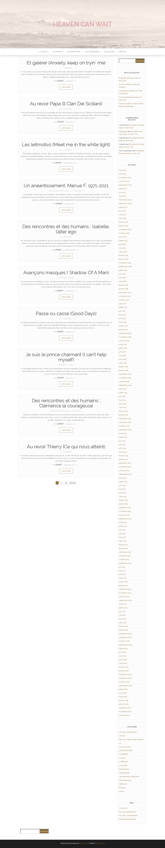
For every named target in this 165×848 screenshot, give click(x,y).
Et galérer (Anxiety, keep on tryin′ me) (66, 63)
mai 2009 (122, 656)
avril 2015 (122, 404)
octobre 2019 (124, 233)
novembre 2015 (125, 378)
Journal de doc (125, 747)
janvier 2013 (123, 504)
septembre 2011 (125, 563)
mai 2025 (122, 170)
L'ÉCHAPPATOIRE (125, 751)
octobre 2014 (124, 426)
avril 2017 (122, 318)
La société (123, 765)
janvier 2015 (123, 415)
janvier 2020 (123, 226)
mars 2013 (123, 496)
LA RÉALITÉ (43, 52)
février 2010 (123, 626)
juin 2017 (122, 311)
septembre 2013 (125, 474)
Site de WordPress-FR (127, 819)
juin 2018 (122, 274)
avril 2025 (122, 174)
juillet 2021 (123, 189)
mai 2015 (122, 400)
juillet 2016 (123, 348)
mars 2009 (123, 663)
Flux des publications (127, 812)
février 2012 (123, 545)
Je (60, 68)
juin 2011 (122, 567)
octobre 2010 (124, 597)
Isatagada (123, 131)
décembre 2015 (125, 374)
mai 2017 (122, 315)
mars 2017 (123, 322)
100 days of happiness (128, 732)
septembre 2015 (125, 385)
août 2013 (122, 478)
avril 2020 (122, 218)
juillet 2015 (123, 393)
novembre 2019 (125, 229)
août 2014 (123, 433)
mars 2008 (123, 697)
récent (121, 791)
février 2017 (123, 326)
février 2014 (123, 456)
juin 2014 (122, 441)
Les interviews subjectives (129, 777)
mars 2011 (122, 578)
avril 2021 (122, 196)
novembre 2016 (125, 337)
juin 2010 (122, 611)
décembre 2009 (125, 634)
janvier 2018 (123, 289)
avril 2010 (122, 619)
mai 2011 (122, 571)
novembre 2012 (125, 511)
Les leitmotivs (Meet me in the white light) (66, 144)
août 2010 (123, 604)
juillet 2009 (123, 649)
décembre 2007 (125, 708)
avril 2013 (122, 493)
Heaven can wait (82, 24)
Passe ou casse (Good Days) (66, 313)
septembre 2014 (125, 430)
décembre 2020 (125, 200)
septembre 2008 (125, 686)
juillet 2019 (123, 241)
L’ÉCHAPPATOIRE (74, 52)
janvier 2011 (123, 585)
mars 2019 (123, 252)
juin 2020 (122, 211)
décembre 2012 (125, 508)
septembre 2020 (125, 204)
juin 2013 (122, 485)
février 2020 (123, 222)
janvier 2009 (124, 671)
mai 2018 (122, 278)
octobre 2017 (124, 300)
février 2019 (123, 255)
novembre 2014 (125, 422)
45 (66, 483)
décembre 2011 (125, 552)
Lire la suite (66, 87)
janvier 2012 (123, 548)
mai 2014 (122, 445)
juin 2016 (122, 352)
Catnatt (60, 81)
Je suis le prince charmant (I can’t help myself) (66, 357)
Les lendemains (125, 780)
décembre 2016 (125, 333)
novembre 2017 (125, 296)
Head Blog (100, 843)
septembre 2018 (125, 267)
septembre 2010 (125, 600)
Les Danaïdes (124, 773)
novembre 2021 (125, 178)
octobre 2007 (124, 715)
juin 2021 (122, 192)
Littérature (123, 784)
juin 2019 (122, 244)
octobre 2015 (124, 382)
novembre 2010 (125, 593)
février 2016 (123, 367)
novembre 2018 (125, 263)
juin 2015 (122, 396)
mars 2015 (123, 407)
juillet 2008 (123, 689)
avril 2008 (122, 693)
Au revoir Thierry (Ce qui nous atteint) (66, 446)
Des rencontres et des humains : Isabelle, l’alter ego (66, 229)
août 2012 (122, 522)
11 (75, 81)
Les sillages (109, 52)
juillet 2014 (123, 437)
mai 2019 (122, 248)
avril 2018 (122, 281)
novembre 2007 (125, 712)
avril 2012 (122, 537)
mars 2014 (123, 452)
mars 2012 (123, 541)
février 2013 (123, 500)
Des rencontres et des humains (59, 191)
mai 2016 (122, 356)
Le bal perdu (124, 769)
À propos (122, 52)
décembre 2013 (125, 463)
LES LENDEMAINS (92, 52)
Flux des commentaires (128, 816)
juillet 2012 (123, 526)
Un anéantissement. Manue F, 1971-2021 (66, 185)
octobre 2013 (124, 471)
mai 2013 (122, 489)
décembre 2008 (125, 674)
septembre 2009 (125, 645)
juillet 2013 (123, 482)
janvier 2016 (123, 370)
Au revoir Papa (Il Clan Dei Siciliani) (66, 103)
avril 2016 (122, 359)
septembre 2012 (125, 519)
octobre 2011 (124, 560)
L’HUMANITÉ (57, 52)
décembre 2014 (125, 419)
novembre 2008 (125, 678)
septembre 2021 (125, 185)
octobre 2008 (124, 682)
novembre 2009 (125, 637)
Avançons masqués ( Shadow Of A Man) (66, 272)
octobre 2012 (124, 515)
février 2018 (123, 285)
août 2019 (123, 237)
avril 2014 (122, 448)
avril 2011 (122, 574)
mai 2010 (122, 615)
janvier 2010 (123, 630)
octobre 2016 (124, 341)
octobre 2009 (124, 641)
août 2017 (122, 304)
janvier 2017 (123, 330)
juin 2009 (122, 652)
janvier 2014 (123, 459)
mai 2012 (122, 534)
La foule (70, 278)
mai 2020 (122, 215)
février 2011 (123, 582)
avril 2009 (123, 660)
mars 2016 (123, 363)
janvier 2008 (123, 704)
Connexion (123, 808)
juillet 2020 (123, 207)
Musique (122, 788)
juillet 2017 (123, 307)
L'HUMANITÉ (67, 68)
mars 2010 (123, 623)
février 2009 (123, 667)
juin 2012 (122, 530)
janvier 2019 (123, 259)
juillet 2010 (123, 608)
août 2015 (122, 389)
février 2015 (123, 411)
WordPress (83, 843)
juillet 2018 (123, 270)
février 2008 (123, 700)
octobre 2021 (124, 181)
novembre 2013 (125, 467)
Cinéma (122, 736)
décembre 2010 (125, 589)
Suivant (72, 483)
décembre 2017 (125, 293)
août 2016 (123, 344)
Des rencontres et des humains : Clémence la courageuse (66, 403)
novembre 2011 (125, 556)
